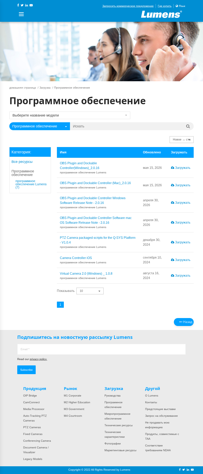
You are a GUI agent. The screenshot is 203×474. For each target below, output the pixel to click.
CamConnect (31, 402)
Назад (187, 322)
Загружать (182, 167)
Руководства (112, 395)
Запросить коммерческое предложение (128, 6)
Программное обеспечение (22, 173)
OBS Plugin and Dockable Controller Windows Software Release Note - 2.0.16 (92, 202)
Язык (181, 6)
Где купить (164, 6)
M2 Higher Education (77, 402)
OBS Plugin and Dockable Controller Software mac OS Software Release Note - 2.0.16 (96, 222)
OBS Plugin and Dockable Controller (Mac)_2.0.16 (95, 185)
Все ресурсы (22, 162)
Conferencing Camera (37, 440)
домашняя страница (22, 87)
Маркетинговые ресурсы (120, 450)
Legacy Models (32, 459)
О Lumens (151, 395)
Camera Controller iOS (83, 260)
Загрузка (45, 87)
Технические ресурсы (118, 425)
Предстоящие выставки (160, 409)
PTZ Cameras (32, 427)
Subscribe (26, 369)
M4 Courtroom (73, 415)
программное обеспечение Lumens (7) (31, 184)
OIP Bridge (30, 395)
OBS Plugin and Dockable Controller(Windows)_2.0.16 (83, 168)
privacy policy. (38, 359)
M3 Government (74, 409)
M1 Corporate (72, 395)
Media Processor (33, 409)
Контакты (151, 402)
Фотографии (112, 443)
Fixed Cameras (32, 434)
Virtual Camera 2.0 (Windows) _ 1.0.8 (86, 276)
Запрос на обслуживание (161, 415)
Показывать (66, 290)
